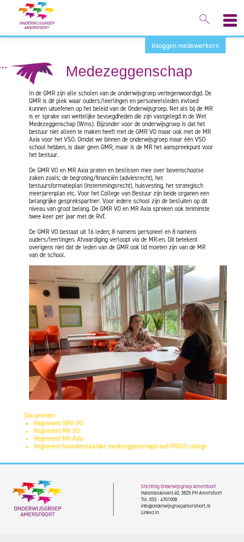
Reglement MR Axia (58, 438)
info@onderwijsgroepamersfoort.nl (175, 505)
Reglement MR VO (56, 431)
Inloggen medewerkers (185, 45)
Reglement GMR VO (58, 423)
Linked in (150, 512)
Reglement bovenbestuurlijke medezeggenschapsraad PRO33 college (120, 446)
